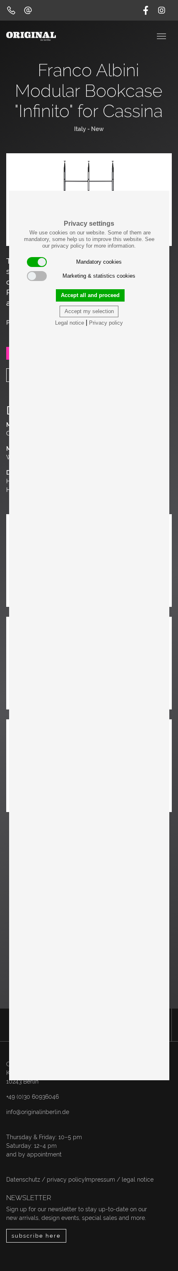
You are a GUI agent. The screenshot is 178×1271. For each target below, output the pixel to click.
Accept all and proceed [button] (90, 295)
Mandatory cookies (99, 262)
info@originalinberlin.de (37, 1112)
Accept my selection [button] (89, 311)
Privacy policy (106, 323)
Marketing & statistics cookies (99, 276)
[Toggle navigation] (162, 35)
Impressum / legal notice (119, 1179)
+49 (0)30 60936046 (32, 1096)
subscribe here (36, 1236)
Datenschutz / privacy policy (45, 1179)
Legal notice (69, 323)
